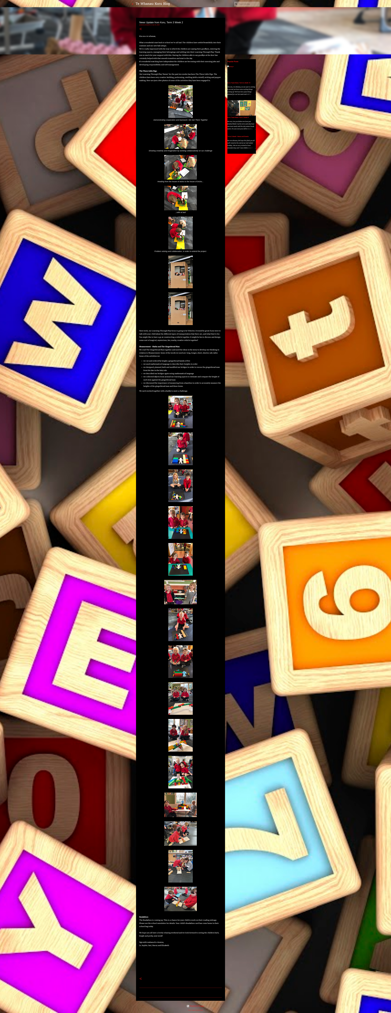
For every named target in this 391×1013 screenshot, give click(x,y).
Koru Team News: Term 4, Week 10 (238, 83)
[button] (140, 29)
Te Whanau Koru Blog (153, 4)
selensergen (200, 1010)
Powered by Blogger (196, 1006)
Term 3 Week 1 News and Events (238, 136)
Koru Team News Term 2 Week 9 (238, 117)
